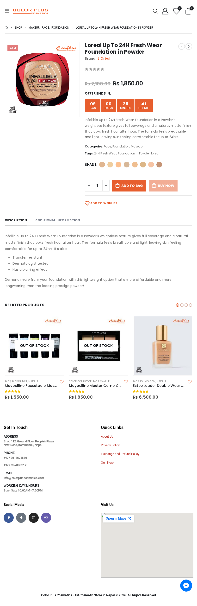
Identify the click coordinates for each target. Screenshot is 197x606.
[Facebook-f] (9, 518)
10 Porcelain (102, 164)
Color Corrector (80, 381)
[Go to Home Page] (6, 28)
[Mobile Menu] (8, 11)
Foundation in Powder (134, 153)
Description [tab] (16, 220)
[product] (162, 345)
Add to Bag (132, 185)
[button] (177, 305)
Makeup (136, 146)
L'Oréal (104, 58)
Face (107, 146)
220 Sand (159, 164)
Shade (90, 164)
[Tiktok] (21, 518)
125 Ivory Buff (118, 164)
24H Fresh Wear (105, 153)
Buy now (166, 185)
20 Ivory (151, 164)
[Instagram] (34, 518)
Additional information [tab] (57, 220)
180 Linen (143, 164)
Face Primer (19, 381)
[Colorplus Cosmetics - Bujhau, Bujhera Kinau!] (30, 10)
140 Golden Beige (135, 164)
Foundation (120, 146)
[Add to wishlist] (61, 381)
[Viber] (46, 518)
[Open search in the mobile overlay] (155, 11)
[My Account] (165, 11)
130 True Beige (126, 164)
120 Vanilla (110, 164)
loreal (155, 153)
